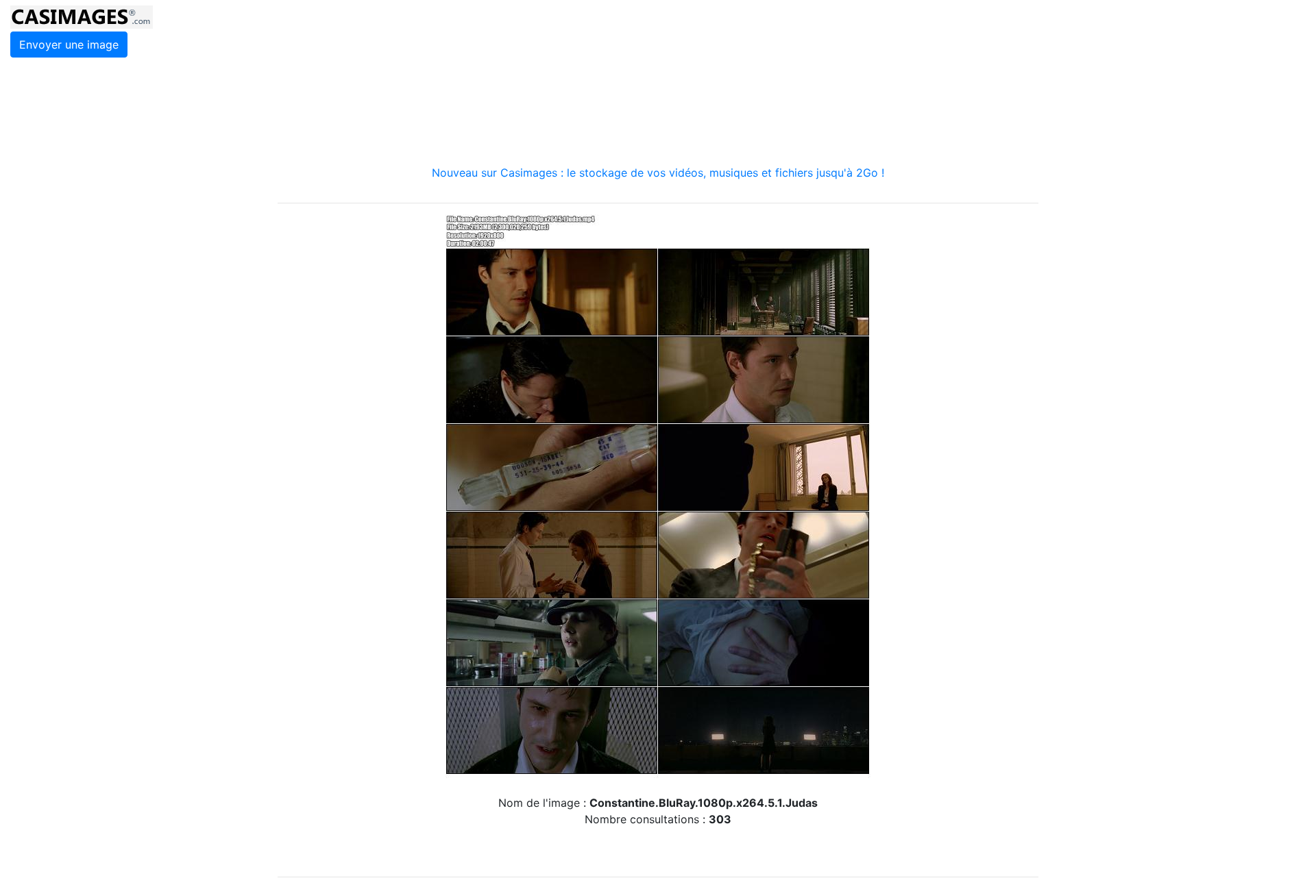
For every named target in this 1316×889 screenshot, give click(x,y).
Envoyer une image (69, 44)
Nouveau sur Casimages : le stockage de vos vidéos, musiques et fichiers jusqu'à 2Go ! (658, 172)
